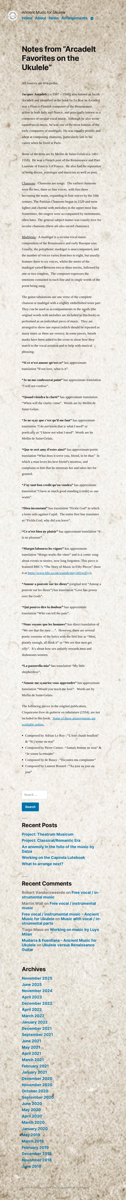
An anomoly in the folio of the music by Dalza (58, 849)
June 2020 (32, 1103)
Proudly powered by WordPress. (70, 1187)
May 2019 (31, 1135)
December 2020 (37, 1078)
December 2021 (37, 1028)
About (40, 18)
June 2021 (31, 1041)
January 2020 (35, 1128)
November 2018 (37, 1160)
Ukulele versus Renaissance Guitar (58, 947)
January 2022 (35, 1022)
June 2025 (32, 984)
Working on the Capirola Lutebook (53, 857)
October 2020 (35, 1091)
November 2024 (37, 990)
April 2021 (31, 1053)
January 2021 (34, 1072)
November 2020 (37, 1084)
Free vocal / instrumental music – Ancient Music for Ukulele (60, 916)
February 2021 (35, 1066)
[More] (92, 18)
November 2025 (37, 978)
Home (27, 18)
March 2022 (33, 1016)
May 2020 (31, 1109)
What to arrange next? (42, 863)
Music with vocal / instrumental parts (61, 921)
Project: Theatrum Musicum (48, 834)
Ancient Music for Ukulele (43, 12)
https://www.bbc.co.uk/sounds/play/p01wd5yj (59, 573)
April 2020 (32, 1116)
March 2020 (33, 1122)
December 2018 (37, 1153)
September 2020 (38, 1097)
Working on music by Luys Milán (60, 931)
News (54, 18)
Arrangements (74, 18)
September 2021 (37, 1034)
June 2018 (31, 1166)
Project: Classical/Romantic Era (51, 840)
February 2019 (35, 1147)
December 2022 (37, 1003)
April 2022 (32, 1009)
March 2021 (33, 1059)
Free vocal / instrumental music (59, 905)
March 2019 (33, 1141)
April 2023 (32, 997)
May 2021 (31, 1047)
